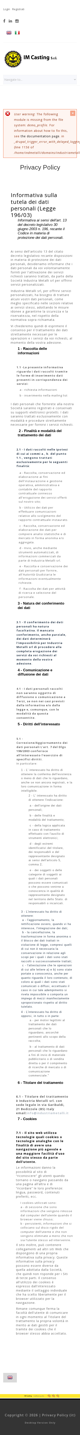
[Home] (31, 52)
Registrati (18, 9)
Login (6, 9)
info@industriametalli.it (48, 1113)
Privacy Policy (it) (59, 1415)
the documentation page (40, 136)
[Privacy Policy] (9, 33)
